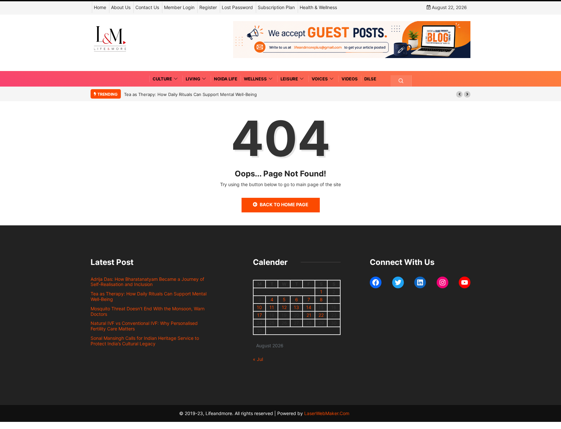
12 (284, 307)
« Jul (258, 359)
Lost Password (237, 7)
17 (259, 315)
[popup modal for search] (401, 81)
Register (208, 7)
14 (308, 307)
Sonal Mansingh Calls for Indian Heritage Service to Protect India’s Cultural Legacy (145, 340)
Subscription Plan (276, 7)
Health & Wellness (318, 7)
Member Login (179, 7)
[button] (459, 94)
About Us (121, 7)
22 (321, 315)
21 (308, 315)
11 (271, 307)
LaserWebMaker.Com (326, 413)
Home (100, 7)
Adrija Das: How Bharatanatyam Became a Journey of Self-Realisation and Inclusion (147, 281)
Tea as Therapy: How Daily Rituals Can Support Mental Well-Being (190, 94)
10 (259, 307)
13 (296, 307)
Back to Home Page (284, 204)
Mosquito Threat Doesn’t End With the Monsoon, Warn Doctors (148, 311)
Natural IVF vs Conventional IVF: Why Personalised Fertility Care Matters (144, 325)
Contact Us (147, 7)
